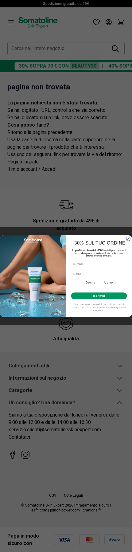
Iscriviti (99, 295)
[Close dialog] (128, 239)
